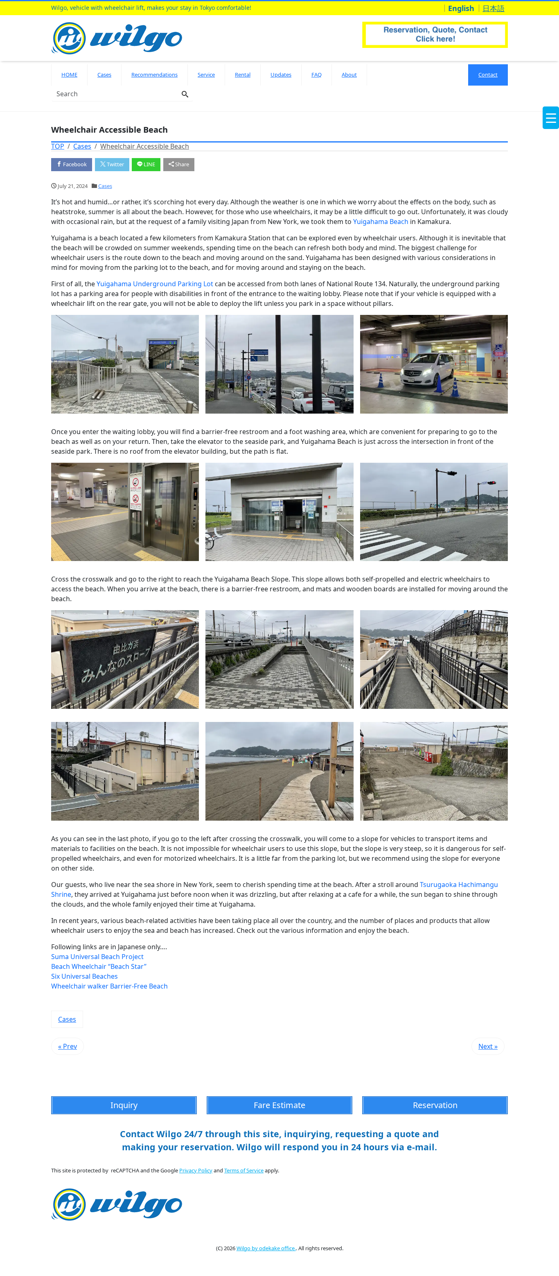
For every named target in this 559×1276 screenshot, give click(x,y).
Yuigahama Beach (380, 221)
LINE (148, 164)
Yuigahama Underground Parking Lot (155, 283)
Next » (488, 1046)
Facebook (74, 164)
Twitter (115, 164)
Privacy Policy (195, 1170)
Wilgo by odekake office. (266, 1248)
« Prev (67, 1046)
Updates (280, 74)
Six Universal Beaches (84, 976)
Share (181, 164)
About (349, 74)
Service (206, 74)
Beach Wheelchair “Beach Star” (99, 966)
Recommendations (154, 74)
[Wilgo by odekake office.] (119, 37)
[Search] (185, 94)
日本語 (493, 8)
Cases (104, 74)
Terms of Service (244, 1170)
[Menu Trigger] (551, 117)
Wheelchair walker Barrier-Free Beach (109, 986)
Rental (242, 74)
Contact (488, 74)
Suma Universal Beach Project (97, 956)
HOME (69, 74)
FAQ (316, 74)
